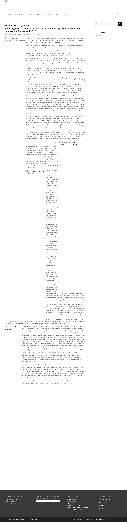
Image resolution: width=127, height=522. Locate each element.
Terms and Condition (104, 499)
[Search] (117, 14)
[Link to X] (114, 5)
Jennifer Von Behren (39, 34)
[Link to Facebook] (117, 5)
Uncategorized (27, 34)
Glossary (100, 508)
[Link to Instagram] (120, 5)
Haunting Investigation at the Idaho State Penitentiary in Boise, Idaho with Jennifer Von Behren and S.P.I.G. (43, 30)
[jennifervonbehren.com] (13, 6)
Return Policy (102, 505)
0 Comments (17, 34)
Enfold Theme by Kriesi (33, 519)
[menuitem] (9, 14)
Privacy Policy (102, 502)
